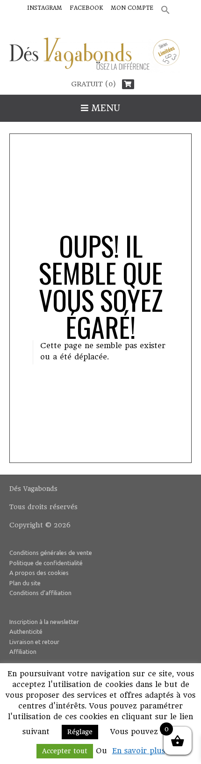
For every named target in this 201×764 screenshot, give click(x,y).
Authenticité (26, 631)
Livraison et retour (34, 641)
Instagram (44, 8)
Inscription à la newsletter (44, 621)
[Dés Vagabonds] (100, 56)
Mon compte (132, 8)
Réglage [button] (80, 732)
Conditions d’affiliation (40, 592)
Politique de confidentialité (46, 563)
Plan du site (25, 583)
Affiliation (22, 651)
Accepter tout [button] (64, 751)
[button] (165, 10)
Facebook (86, 8)
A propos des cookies (39, 572)
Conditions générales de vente (50, 552)
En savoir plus (138, 750)
